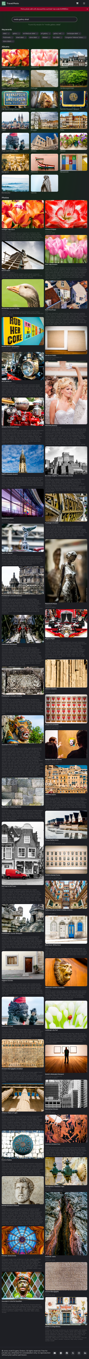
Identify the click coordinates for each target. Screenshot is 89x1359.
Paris (3, 1257)
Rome (47, 912)
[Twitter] (73, 1353)
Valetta (47, 796)
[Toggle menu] (84, 3)
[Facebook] (67, 1353)
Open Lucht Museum (8, 272)
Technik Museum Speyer (9, 429)
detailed (46, 37)
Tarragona (48, 1188)
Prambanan (5, 597)
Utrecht (47, 1032)
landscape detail (73, 33)
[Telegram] (61, 1353)
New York (48, 477)
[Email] (55, 1353)
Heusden (4, 1303)
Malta (47, 947)
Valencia (47, 989)
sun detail (57, 37)
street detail (21, 37)
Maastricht (48, 605)
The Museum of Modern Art (10, 348)
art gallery (45, 33)
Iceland (47, 1258)
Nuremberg (5, 520)
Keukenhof (48, 231)
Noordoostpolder (6, 231)
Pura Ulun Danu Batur (8, 746)
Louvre (4, 1070)
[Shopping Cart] (77, 3)
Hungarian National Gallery (75, 37)
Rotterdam (5, 310)
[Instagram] (79, 1353)
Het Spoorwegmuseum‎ (9, 383)
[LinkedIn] (85, 1353)
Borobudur (5, 809)
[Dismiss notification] (87, 9)
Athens (47, 691)
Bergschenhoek (50, 842)
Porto (3, 1162)
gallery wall (59, 33)
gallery (16, 33)
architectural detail (30, 33)
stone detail (34, 37)
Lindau (47, 1328)
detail (6, 33)
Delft (46, 312)
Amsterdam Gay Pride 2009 (53, 427)
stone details (8, 41)
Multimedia (8, 37)
